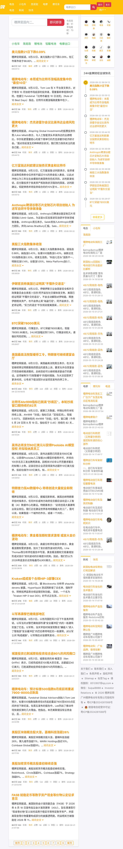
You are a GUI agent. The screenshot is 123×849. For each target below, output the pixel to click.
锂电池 (38, 43)
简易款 (34, 4)
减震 (109, 60)
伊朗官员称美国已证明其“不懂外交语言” (38, 284)
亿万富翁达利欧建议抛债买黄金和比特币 (39, 165)
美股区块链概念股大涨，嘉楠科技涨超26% (40, 732)
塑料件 (86, 61)
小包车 (22, 4)
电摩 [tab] (85, 386)
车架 (109, 25)
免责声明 (94, 673)
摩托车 (56, 4)
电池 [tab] (107, 386)
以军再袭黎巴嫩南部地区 (28, 614)
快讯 (30, 10)
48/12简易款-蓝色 (93, 349)
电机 (86, 25)
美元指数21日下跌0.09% (28, 52)
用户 (101, 9)
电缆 (94, 38)
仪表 (86, 51)
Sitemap (89, 678)
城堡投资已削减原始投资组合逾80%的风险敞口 (43, 653)
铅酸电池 (50, 43)
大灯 (86, 38)
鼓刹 (109, 38)
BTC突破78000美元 (26, 323)
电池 (11, 10)
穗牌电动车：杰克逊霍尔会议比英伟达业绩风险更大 (99, 122)
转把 (94, 60)
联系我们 (99, 668)
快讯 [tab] (95, 559)
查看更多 (97, 217)
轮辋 (109, 51)
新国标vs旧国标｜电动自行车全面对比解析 (92, 265)
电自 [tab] (85, 228)
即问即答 (56, 22)
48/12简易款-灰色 (93, 333)
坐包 (101, 60)
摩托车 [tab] (96, 386)
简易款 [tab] (86, 234)
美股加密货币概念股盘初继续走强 (34, 763)
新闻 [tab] (85, 559)
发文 (108, 4)
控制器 (94, 26)
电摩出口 (64, 43)
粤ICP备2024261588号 (100, 702)
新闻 (21, 10)
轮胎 (94, 51)
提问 (100, 4)
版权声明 (107, 673)
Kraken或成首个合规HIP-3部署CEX (36, 578)
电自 (11, 4)
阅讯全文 (41, 60)
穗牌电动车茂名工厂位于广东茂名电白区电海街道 (92, 397)
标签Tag (102, 678)
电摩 (45, 4)
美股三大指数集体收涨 (27, 244)
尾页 (69, 843)
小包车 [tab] (96, 228)
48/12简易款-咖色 (93, 285)
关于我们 (85, 668)
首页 (17, 843)
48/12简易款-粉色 (93, 317)
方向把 (101, 39)
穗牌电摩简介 (90, 417)
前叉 (101, 51)
